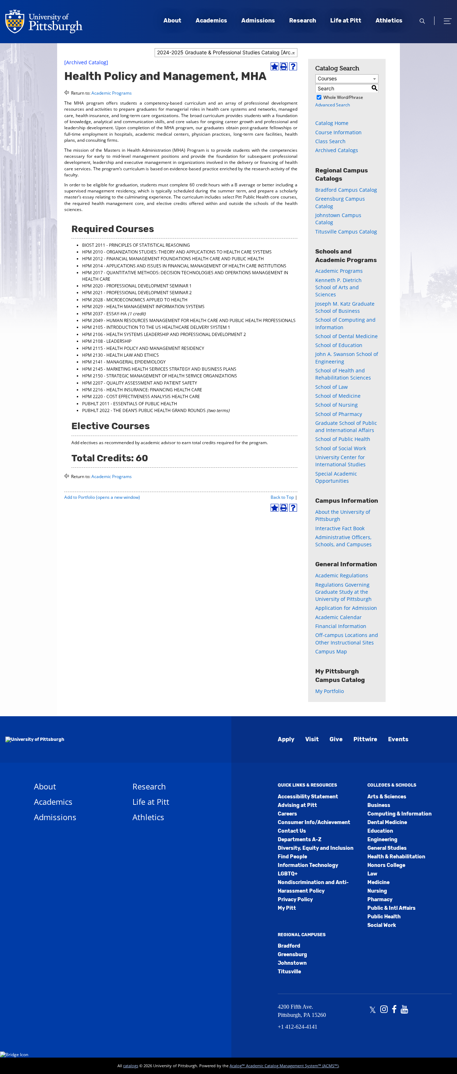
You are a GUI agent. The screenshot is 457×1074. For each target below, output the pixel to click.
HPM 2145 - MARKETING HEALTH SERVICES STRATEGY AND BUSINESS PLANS (159, 369)
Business (378, 805)
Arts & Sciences (386, 797)
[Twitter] (372, 1010)
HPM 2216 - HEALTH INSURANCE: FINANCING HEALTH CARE (142, 390)
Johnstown (292, 963)
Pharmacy (379, 900)
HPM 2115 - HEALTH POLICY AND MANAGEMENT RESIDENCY (143, 348)
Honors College (386, 865)
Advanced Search (332, 105)
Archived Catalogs (336, 150)
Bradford (289, 946)
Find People (292, 857)
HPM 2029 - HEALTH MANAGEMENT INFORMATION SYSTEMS (143, 306)
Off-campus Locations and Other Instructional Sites (346, 639)
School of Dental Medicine (346, 336)
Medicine (378, 882)
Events (398, 739)
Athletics (389, 20)
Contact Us (292, 831)
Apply (286, 739)
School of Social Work (340, 448)
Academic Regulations (341, 575)
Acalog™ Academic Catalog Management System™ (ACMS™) (284, 1065)
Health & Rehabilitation (396, 857)
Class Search (330, 141)
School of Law (331, 386)
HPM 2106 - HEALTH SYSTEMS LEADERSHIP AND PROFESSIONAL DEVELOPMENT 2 (164, 334)
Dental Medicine (387, 822)
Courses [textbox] (327, 78)
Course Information (338, 132)
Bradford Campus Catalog (346, 189)
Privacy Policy (295, 900)
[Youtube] (404, 1010)
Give (336, 739)
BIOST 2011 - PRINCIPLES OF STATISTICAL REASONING (136, 245)
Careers (287, 814)
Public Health (384, 917)
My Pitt (287, 908)
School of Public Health (342, 439)
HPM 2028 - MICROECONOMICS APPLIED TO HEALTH (134, 300)
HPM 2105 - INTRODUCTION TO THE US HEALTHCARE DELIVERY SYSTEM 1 (156, 327)
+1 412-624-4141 (297, 1027)
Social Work (381, 925)
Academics (211, 20)
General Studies (387, 848)
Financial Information (340, 626)
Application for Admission (346, 607)
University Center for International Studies (340, 461)
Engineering (382, 840)
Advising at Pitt (297, 805)
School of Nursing (336, 404)
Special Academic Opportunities (336, 477)
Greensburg (292, 955)
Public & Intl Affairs (391, 908)
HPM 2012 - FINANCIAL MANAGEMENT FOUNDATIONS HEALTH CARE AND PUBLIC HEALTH (173, 259)
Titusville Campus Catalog (346, 231)
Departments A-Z (299, 840)
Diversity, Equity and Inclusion (315, 848)
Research (302, 20)
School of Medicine (338, 395)
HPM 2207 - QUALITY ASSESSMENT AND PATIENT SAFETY (139, 383)
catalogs (130, 1065)
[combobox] (226, 52)
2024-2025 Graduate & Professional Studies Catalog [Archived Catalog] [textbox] (227, 52)
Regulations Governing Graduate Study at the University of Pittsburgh (343, 592)
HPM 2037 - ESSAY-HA (104, 314)
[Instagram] (384, 1010)
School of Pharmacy (338, 414)
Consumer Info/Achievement (314, 822)
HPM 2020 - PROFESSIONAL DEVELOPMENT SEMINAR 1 (137, 286)
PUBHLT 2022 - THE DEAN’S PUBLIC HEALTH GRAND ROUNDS (144, 410)
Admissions (258, 20)
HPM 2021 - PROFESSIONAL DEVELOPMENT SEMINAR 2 (137, 293)
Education (380, 831)
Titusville (289, 972)
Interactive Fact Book (340, 528)
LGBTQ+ (287, 874)
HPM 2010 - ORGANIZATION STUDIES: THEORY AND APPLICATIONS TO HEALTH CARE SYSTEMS (177, 252)
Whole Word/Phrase (343, 97)
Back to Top (282, 497)
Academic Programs (111, 93)
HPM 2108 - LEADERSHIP (106, 341)
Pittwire (365, 739)
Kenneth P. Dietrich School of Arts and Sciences (338, 287)
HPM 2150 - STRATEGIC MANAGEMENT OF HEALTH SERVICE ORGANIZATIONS (159, 376)
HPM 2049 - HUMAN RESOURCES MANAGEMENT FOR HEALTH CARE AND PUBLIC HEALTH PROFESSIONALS (189, 320)
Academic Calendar (338, 617)
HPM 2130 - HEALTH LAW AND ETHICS (120, 355)
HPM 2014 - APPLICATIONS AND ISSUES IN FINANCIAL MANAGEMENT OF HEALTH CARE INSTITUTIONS (184, 266)
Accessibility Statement (308, 797)
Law (372, 874)
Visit (312, 739)
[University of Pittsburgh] (34, 739)
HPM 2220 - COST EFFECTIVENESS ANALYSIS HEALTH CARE (141, 396)
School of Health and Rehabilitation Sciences (343, 374)
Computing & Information (399, 814)
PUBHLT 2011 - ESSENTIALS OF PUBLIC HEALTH (129, 404)
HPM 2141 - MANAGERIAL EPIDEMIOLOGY (124, 362)
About (172, 20)
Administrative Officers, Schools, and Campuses (343, 541)
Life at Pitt (345, 20)
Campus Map (331, 651)
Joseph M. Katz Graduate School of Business (345, 307)
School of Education (338, 345)
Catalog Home (331, 123)
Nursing (377, 891)
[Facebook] (394, 1010)
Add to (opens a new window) (102, 497)
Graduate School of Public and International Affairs (346, 426)
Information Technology (308, 865)
